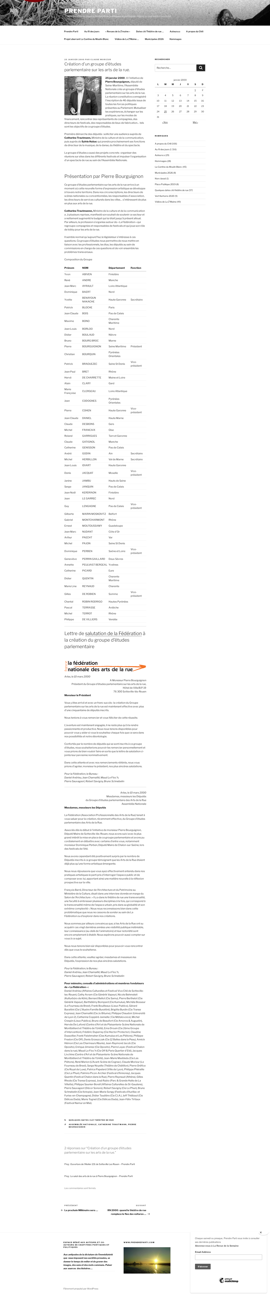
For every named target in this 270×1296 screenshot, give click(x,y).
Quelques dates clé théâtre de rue (91, 1120)
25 (165, 111)
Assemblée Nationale (83, 1124)
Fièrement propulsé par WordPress (80, 1288)
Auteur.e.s (175, 31)
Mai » (195, 122)
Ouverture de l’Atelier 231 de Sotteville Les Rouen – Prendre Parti (102, 1164)
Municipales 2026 (154, 39)
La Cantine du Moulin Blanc (168, 166)
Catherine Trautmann (112, 1124)
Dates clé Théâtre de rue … (150, 31)
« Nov (165, 122)
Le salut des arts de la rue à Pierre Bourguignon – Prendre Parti (101, 1176)
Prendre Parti (90, 10)
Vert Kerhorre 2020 (164, 196)
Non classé (160, 178)
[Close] (263, 1232)
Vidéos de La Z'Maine (165, 201)
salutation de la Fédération (113, 633)
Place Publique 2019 (165, 184)
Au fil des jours (91, 31)
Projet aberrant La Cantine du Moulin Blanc (86, 39)
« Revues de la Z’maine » (117, 31)
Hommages (175, 39)
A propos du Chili (194, 31)
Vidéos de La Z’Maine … (127, 39)
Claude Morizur (100, 59)
